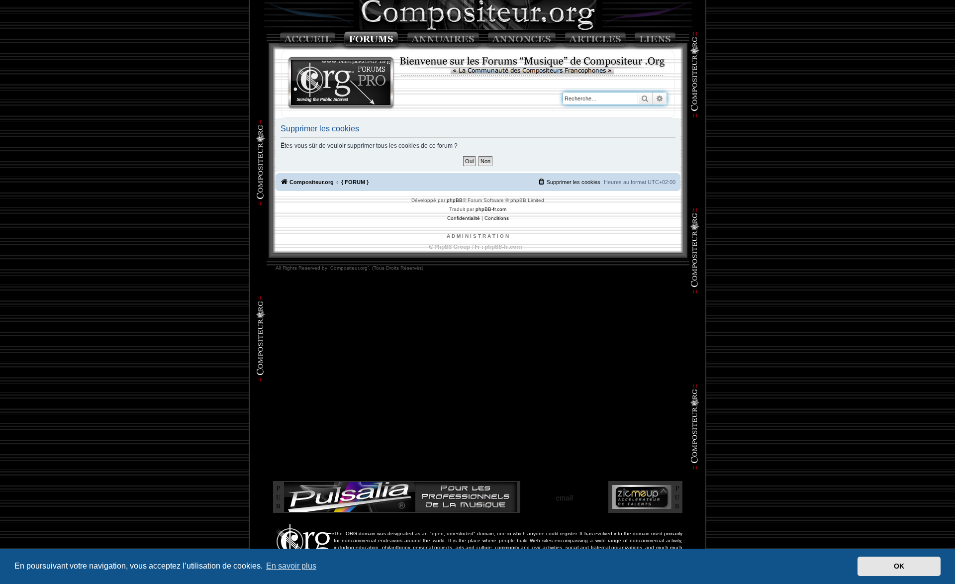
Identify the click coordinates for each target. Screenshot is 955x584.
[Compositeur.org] (341, 83)
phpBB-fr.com (491, 209)
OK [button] (899, 566)
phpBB (455, 200)
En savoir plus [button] (291, 566)
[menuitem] (569, 182)
